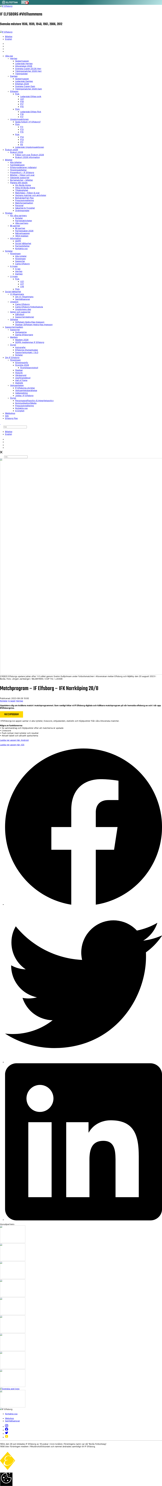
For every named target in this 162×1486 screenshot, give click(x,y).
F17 (21, 116)
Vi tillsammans (17, 294)
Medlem (14, 337)
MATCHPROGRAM (11, 714)
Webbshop (10, 413)
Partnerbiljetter (22, 246)
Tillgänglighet (21, 190)
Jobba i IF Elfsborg (24, 395)
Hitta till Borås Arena (25, 187)
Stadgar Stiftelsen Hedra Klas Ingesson (34, 324)
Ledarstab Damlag (24, 81)
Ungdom (14, 301)
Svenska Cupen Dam (25, 86)
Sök (7, 415)
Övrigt (13, 345)
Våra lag (9, 56)
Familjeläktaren (17, 165)
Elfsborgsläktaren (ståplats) (23, 167)
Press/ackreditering (24, 200)
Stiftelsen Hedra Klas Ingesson (29, 322)
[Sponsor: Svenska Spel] (25, 3)
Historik (19, 372)
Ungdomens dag (23, 309)
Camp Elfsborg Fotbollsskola (29, 307)
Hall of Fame (21, 380)
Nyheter (19, 218)
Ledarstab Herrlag (24, 63)
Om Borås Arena (23, 185)
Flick (17, 109)
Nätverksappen (22, 233)
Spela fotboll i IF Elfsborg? (28, 122)
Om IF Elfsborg (12, 357)
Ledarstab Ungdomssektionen (29, 147)
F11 (21, 127)
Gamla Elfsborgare (24, 334)
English (8, 39)
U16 (22, 286)
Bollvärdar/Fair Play (24, 198)
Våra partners (21, 223)
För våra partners (18, 215)
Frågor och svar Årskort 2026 (29, 154)
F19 (22, 114)
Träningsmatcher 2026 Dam (28, 89)
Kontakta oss (21, 248)
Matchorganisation (24, 203)
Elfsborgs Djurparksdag (26, 350)
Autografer (20, 347)
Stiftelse (14, 319)
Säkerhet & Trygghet (25, 208)
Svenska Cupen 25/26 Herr (28, 68)
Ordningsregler (22, 210)
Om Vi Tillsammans (24, 296)
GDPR (18, 241)
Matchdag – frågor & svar (27, 192)
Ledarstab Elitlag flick (30, 111)
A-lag (17, 268)
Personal (19, 205)
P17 (22, 104)
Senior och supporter (20, 312)
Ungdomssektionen (19, 119)
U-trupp (14, 276)
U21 (22, 99)
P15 (22, 106)
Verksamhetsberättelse (26, 390)
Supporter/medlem (14, 327)
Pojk (17, 94)
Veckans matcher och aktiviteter (30, 195)
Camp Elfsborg (22, 263)
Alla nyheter (21, 256)
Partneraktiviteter (23, 220)
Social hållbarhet (23, 243)
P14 (22, 137)
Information (15, 238)
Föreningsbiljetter (18, 170)
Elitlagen (14, 91)
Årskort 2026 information (27, 157)
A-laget (11, 701)
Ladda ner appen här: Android (14, 740)
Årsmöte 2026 (22, 365)
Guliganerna (21, 332)
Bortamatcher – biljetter (21, 180)
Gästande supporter (19, 177)
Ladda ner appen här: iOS (12, 744)
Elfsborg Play (11, 418)
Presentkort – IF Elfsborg (22, 172)
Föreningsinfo (21, 362)
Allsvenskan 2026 (23, 66)
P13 (22, 139)
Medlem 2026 (21, 339)
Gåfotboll (19, 314)
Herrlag (13, 58)
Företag (8, 213)
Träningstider (21, 73)
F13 (22, 129)
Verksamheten (17, 385)
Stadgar (19, 370)
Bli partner (15, 225)
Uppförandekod (22, 377)
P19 (22, 101)
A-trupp (14, 266)
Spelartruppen (22, 61)
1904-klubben (21, 236)
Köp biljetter (16, 162)
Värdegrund (20, 375)
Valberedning (21, 393)
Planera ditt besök (19, 182)
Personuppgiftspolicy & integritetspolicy (34, 400)
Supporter (20, 261)
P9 (21, 144)
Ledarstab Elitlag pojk (30, 96)
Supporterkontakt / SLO (26, 352)
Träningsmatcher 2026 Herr (28, 71)
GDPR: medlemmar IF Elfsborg (29, 342)
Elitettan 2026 (22, 83)
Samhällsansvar (22, 299)
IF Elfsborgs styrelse (25, 388)
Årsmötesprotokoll (29, 367)
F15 (22, 132)
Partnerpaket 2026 (24, 230)
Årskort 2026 (11, 149)
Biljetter (8, 36)
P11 (21, 142)
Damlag (13, 76)
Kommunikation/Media (25, 403)
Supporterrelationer (24, 317)
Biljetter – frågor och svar (22, 175)
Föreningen (15, 253)
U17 (22, 284)
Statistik (19, 383)
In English (19, 410)
